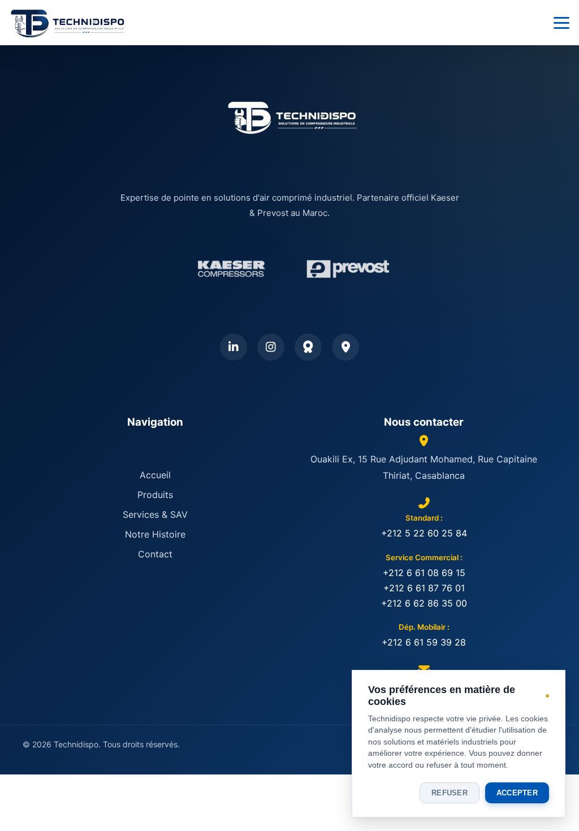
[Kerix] (308, 347)
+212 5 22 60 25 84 (424, 533)
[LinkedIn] (233, 347)
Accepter (517, 793)
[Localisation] (345, 347)
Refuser (449, 793)
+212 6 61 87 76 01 (424, 588)
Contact (155, 554)
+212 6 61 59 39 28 (424, 642)
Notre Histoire (155, 534)
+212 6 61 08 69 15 (424, 572)
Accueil (155, 475)
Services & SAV (155, 514)
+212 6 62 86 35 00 (424, 603)
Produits (155, 494)
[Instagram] (270, 347)
